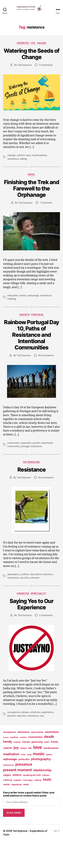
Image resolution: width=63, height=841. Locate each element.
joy (16, 747)
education (12, 295)
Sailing (41, 43)
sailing (23, 158)
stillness (46, 775)
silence (17, 774)
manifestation (39, 155)
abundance (13, 574)
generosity (37, 742)
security (24, 577)
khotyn (23, 748)
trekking (11, 298)
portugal (37, 314)
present (11, 715)
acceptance (13, 712)
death (49, 736)
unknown (34, 577)
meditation (11, 754)
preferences (8, 765)
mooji (29, 754)
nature (49, 754)
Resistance (31, 469)
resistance (13, 158)
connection (35, 737)
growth (24, 314)
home (54, 741)
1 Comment (46, 202)
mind (23, 754)
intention (48, 574)
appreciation (37, 732)
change (11, 155)
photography (41, 759)
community (13, 442)
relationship (42, 770)
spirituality (38, 593)
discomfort (36, 574)
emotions (35, 712)
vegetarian (16, 784)
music (38, 753)
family (7, 741)
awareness (52, 731)
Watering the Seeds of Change (31, 53)
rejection (21, 715)
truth (47, 779)
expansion (25, 442)
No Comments (46, 355)
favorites (23, 43)
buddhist (14, 737)
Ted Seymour (25, 64)
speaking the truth (32, 775)
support (17, 780)
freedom (17, 742)
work (26, 784)
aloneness (23, 731)
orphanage (33, 295)
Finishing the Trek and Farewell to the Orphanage (31, 188)
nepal (31, 174)
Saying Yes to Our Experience (32, 604)
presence (23, 764)
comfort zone (24, 155)
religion (7, 775)
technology (28, 780)
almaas (25, 712)
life (33, 43)
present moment (17, 770)
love (37, 747)
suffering (7, 780)
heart (47, 742)
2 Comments (46, 615)
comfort (24, 574)
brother (6, 737)
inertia (22, 295)
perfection (24, 759)
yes (42, 715)
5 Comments (46, 64)
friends (26, 742)
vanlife (6, 784)
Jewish (7, 747)
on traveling (31, 462)
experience (47, 712)
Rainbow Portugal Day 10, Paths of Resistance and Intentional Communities (31, 335)
